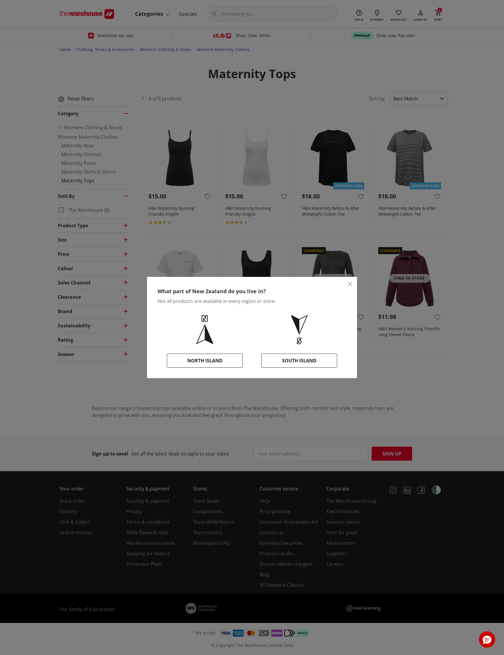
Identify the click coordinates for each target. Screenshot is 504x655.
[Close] (350, 284)
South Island (299, 360)
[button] (487, 639)
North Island (205, 360)
